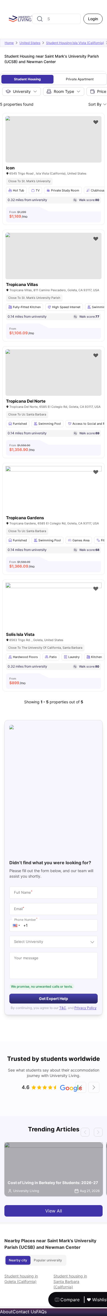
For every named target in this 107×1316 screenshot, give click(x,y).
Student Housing (27, 79)
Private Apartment (80, 79)
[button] (16, 925)
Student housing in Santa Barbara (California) (70, 1281)
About (6, 1311)
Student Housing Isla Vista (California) (75, 43)
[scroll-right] (93, 1087)
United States (29, 43)
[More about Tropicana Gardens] (53, 498)
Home (9, 43)
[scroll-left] (80, 1087)
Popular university (48, 1260)
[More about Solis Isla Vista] (53, 614)
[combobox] (56, 19)
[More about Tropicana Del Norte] (53, 372)
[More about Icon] (53, 139)
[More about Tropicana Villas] (53, 256)
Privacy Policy (85, 1008)
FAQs (41, 1311)
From (18, 214)
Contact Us (24, 1311)
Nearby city (18, 1260)
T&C (62, 1008)
